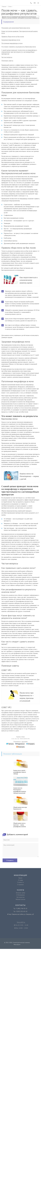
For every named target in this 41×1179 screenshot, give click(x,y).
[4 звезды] (17, 738)
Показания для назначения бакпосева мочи (15, 28)
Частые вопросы (6, 57)
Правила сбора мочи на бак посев (12, 36)
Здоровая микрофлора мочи (10, 40)
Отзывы (20, 880)
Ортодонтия (20, 897)
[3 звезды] (15, 738)
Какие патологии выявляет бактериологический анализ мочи (19, 32)
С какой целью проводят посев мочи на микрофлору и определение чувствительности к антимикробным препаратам (19, 52)
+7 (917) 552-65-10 (21, 911)
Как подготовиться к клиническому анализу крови (29, 280)
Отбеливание (20, 895)
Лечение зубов (20, 893)
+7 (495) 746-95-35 (21, 908)
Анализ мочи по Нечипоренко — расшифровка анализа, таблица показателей (19, 790)
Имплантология (20, 899)
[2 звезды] (14, 738)
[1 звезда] (12, 738)
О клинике (20, 884)
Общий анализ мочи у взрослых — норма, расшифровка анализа (19, 824)
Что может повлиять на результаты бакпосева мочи (18, 47)
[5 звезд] (19, 738)
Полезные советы (7, 61)
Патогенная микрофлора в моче (12, 43)
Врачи (20, 878)
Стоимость (20, 882)
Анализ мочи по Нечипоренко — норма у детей (29, 476)
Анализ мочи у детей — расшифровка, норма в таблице (19, 772)
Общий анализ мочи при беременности (20, 808)
